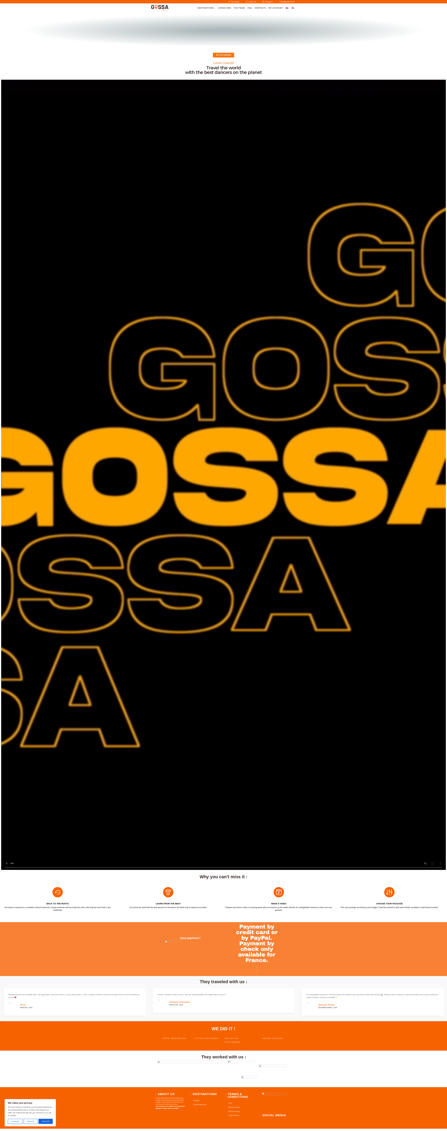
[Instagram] (270, 1120)
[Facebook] (263, 1120)
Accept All (45, 1121)
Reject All (30, 1121)
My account (276, 8)
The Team (239, 8)
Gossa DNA (224, 8)
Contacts (260, 8)
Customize (15, 1121)
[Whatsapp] (276, 1120)
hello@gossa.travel (287, 2)
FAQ (249, 8)
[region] (30, 1112)
